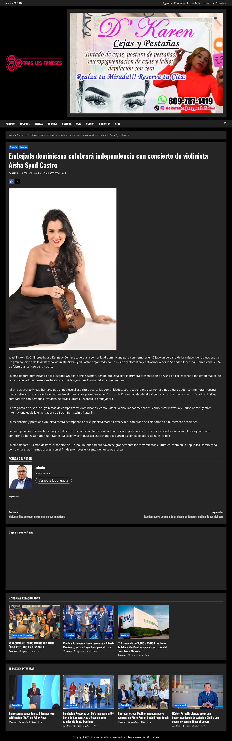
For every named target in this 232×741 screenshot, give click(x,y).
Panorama (17, 635)
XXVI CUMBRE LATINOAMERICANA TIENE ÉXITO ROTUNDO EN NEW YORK (31, 645)
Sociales (221, 3)
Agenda (167, 3)
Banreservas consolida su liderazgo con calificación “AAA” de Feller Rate (31, 715)
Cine (117, 123)
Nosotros (208, 3)
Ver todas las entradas (53, 480)
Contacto (179, 3)
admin (15, 172)
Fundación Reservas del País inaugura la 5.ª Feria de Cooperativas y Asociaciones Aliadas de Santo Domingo (88, 717)
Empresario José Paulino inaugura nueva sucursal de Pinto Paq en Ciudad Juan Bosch (143, 715)
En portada (193, 3)
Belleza (38, 123)
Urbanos (52, 123)
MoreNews (134, 737)
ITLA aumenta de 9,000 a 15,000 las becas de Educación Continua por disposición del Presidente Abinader (142, 647)
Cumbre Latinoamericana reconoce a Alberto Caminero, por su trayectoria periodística (88, 645)
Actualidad (17, 705)
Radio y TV (104, 123)
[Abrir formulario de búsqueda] (225, 123)
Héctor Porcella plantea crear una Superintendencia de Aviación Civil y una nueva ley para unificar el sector (195, 717)
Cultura (66, 123)
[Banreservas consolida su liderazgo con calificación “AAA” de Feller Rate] (34, 692)
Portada (10, 123)
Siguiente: (183, 514)
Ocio (78, 123)
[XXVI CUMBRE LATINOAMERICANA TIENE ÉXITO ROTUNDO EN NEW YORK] (34, 622)
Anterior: (37, 514)
